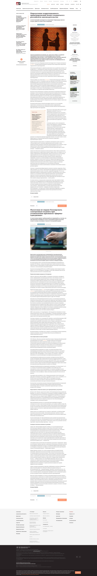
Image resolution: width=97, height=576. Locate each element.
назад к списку (35, 196)
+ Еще (76, 8)
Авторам (41, 1)
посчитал (45, 340)
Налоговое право (48, 224)
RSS (71, 1)
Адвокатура (18, 8)
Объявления (72, 4)
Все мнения (75, 65)
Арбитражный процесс (49, 516)
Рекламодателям (56, 1)
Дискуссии (53, 4)
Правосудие (37, 8)
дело (47, 551)
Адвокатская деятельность (27, 8)
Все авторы (62, 1)
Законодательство (45, 8)
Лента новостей (20, 13)
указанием (47, 79)
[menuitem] (18, 8)
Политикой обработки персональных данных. (30, 574)
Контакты (45, 1)
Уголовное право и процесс (49, 24)
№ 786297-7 (32, 64)
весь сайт (77, 4)
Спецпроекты (67, 4)
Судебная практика (54, 8)
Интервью (61, 4)
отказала (32, 291)
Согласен (78, 572)
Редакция (50, 1)
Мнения (57, 4)
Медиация (72, 8)
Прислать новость (62, 205)
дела (43, 289)
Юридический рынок (64, 8)
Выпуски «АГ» (36, 1)
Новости (48, 4)
